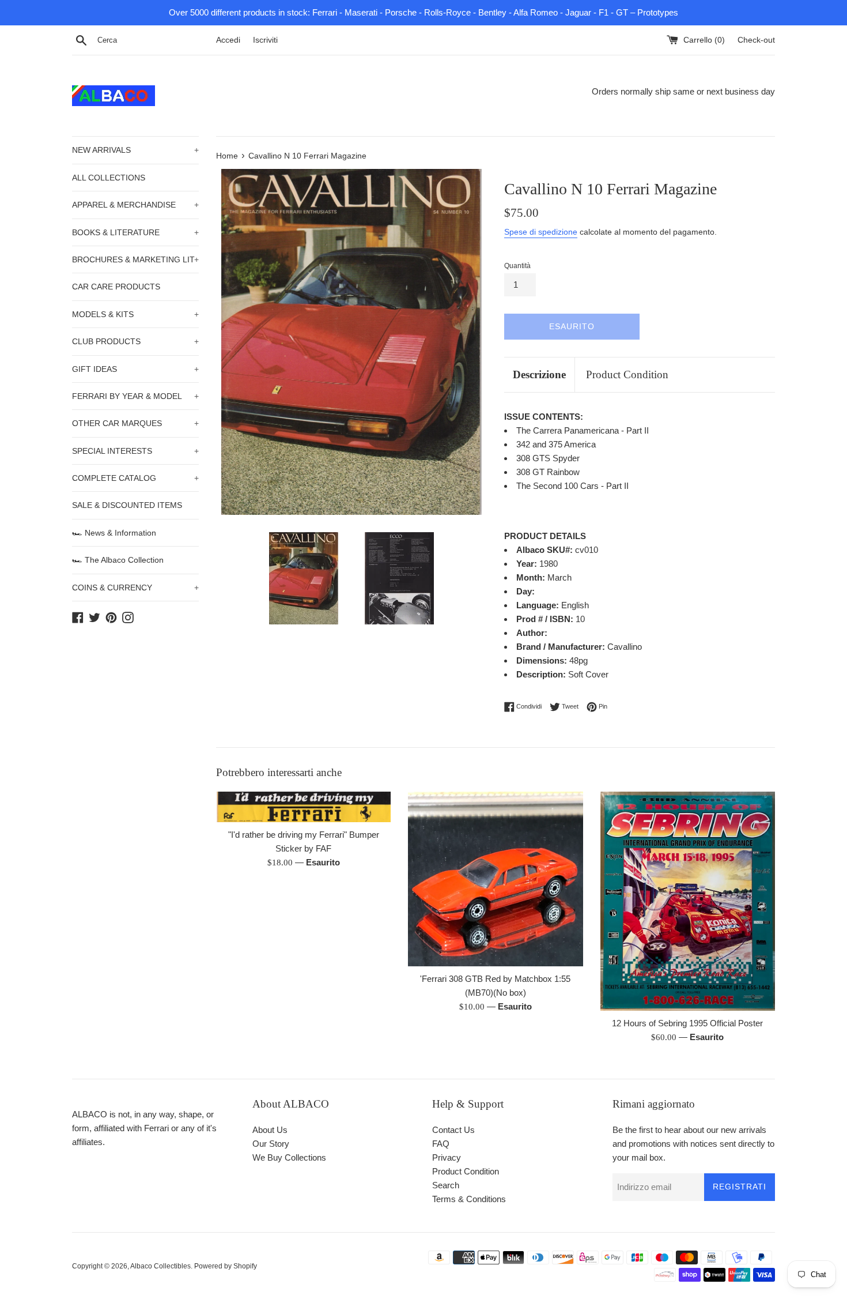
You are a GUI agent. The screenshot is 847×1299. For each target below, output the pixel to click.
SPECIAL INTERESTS (135, 450)
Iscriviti (265, 40)
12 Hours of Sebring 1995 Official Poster (687, 1023)
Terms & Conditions (469, 1199)
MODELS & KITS (135, 314)
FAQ (440, 1144)
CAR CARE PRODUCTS (116, 286)
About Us (270, 1130)
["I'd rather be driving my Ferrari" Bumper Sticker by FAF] (303, 807)
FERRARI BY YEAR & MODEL (135, 396)
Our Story (270, 1144)
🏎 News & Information (114, 532)
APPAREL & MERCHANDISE (135, 204)
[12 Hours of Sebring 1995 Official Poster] (687, 901)
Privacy (446, 1157)
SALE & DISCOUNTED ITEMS (127, 505)
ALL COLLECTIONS (108, 177)
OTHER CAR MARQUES (135, 423)
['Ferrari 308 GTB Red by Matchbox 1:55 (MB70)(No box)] (495, 879)
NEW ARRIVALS (135, 150)
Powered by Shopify (225, 1266)
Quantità (517, 266)
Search (445, 1185)
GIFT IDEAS (135, 369)
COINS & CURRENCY (135, 587)
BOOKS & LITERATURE (135, 232)
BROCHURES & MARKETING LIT (135, 259)
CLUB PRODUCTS (135, 341)
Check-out (756, 40)
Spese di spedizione (540, 231)
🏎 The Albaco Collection (118, 559)
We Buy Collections (289, 1157)
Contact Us (453, 1130)
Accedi (228, 40)
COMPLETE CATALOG (135, 478)
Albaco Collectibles (160, 1266)
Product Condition (627, 374)
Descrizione (539, 374)
